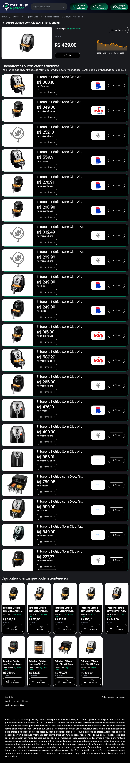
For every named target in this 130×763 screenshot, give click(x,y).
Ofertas (15, 17)
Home (4, 17)
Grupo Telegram (101, 6)
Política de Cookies (14, 705)
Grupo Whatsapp (122, 6)
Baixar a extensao (81, 6)
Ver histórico (120, 30)
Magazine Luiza (31, 17)
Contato (9, 697)
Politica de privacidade (16, 701)
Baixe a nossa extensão (113, 697)
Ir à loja (67, 55)
